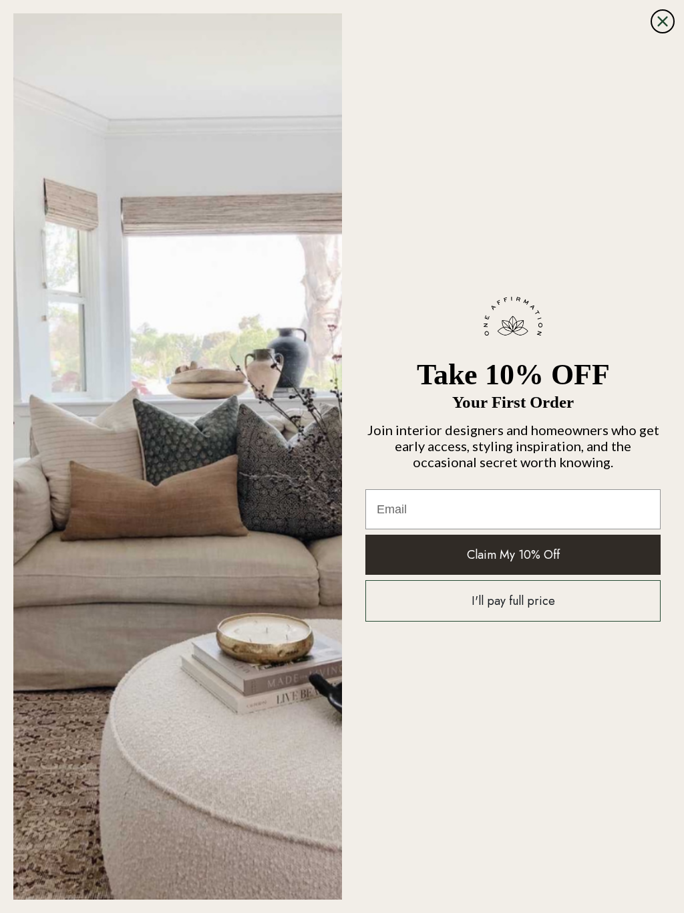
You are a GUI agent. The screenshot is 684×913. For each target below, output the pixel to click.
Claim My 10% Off (513, 554)
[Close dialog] (662, 21)
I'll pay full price (513, 601)
